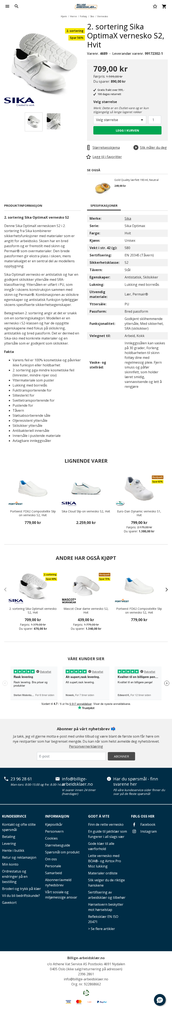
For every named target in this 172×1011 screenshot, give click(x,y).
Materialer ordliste (102, 873)
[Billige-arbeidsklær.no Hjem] (86, 6)
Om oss (51, 859)
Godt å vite (98, 816)
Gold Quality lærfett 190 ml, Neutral (136, 180)
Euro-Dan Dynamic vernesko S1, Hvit (139, 513)
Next (88, 63)
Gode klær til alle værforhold (101, 846)
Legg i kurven (127, 130)
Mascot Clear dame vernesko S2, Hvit (86, 610)
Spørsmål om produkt (62, 852)
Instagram (148, 831)
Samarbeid (53, 873)
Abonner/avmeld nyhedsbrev (58, 882)
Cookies (51, 838)
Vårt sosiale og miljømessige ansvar (61, 895)
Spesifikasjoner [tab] (103, 205)
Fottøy (83, 16)
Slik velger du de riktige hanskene (106, 883)
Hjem (64, 16)
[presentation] (164, 589)
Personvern (54, 831)
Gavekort (9, 902)
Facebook (147, 824)
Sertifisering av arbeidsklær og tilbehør (106, 895)
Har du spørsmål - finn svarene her (135, 781)
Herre (73, 16)
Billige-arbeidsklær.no (86, 958)
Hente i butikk (13, 850)
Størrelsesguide (57, 845)
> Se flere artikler (101, 928)
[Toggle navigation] (7, 6)
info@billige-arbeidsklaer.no (77, 781)
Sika (128, 218)
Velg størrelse (105, 101)
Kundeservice (14, 816)
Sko (92, 16)
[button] (160, 1000)
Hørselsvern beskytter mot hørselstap (105, 907)
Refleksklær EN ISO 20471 (103, 919)
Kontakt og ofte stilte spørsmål (19, 827)
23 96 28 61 (21, 779)
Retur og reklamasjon (19, 857)
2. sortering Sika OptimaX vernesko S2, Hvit (33, 610)
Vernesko (102, 16)
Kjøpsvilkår (54, 824)
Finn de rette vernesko (106, 824)
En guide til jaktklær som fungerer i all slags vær (107, 834)
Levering (9, 843)
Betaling (8, 836)
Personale (53, 866)
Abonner (121, 756)
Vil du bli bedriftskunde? (21, 895)
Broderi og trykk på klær (21, 888)
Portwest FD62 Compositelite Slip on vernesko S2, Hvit (33, 513)
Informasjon (57, 816)
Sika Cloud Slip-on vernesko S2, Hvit (86, 511)
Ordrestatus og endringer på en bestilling (14, 876)
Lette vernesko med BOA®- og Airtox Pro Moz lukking (104, 861)
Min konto (10, 864)
